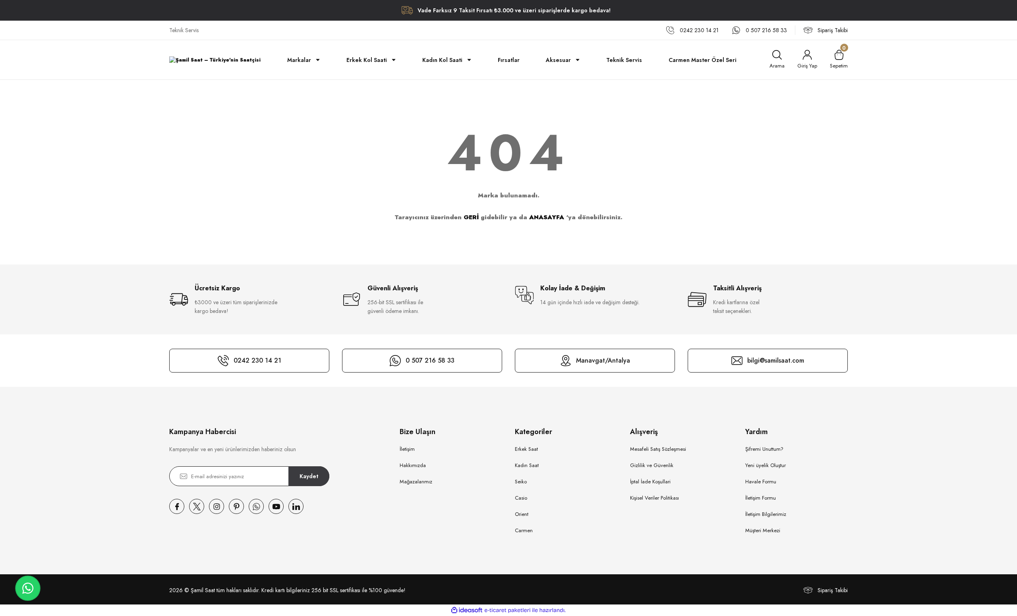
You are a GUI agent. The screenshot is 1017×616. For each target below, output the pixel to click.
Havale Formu (760, 481)
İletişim (407, 449)
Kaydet (309, 476)
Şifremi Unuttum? (764, 449)
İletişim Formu (760, 498)
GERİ (471, 217)
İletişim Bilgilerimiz (765, 514)
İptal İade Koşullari (650, 481)
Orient (521, 514)
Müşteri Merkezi (762, 530)
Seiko (521, 481)
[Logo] (215, 60)
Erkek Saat (526, 449)
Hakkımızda (413, 465)
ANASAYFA (546, 217)
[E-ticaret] (507, 610)
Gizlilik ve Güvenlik (651, 465)
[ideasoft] (467, 610)
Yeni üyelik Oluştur (765, 465)
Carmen (524, 530)
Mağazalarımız (416, 481)
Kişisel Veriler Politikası (654, 498)
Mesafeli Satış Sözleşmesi (658, 449)
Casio (521, 498)
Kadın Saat (527, 465)
